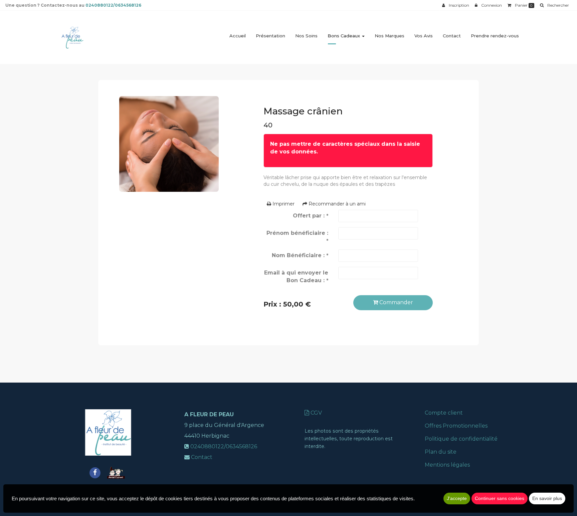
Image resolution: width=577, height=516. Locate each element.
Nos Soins (306, 35)
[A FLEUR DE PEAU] (72, 37)
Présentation (270, 35)
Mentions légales (447, 465)
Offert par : (310, 215)
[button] (554, 5)
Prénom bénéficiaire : (297, 236)
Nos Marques (389, 35)
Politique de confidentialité (461, 439)
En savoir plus (547, 498)
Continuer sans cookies (499, 498)
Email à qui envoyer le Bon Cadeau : (296, 277)
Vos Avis (423, 35)
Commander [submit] (395, 302)
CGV (315, 413)
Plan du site (440, 452)
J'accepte (457, 498)
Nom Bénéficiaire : (300, 255)
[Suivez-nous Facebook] (94, 472)
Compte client (444, 413)
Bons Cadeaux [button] (344, 35)
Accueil (237, 35)
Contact (452, 35)
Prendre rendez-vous (495, 35)
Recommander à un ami (336, 204)
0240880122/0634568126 (113, 5)
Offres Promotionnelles (456, 426)
